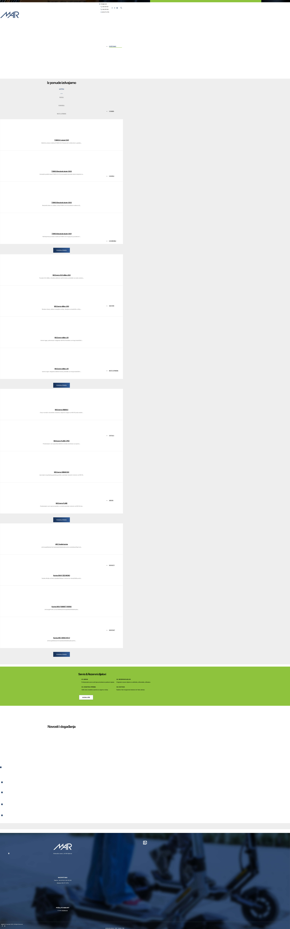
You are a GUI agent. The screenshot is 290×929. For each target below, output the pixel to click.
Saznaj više (86, 697)
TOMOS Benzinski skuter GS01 (62, 234)
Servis (111, 500)
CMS (116, 928)
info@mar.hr (104, 4)
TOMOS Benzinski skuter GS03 (61, 171)
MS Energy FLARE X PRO (61, 441)
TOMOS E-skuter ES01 (61, 140)
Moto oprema (113, 370)
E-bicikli (111, 176)
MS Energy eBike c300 (61, 306)
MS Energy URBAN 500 (61, 472)
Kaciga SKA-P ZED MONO (61, 575)
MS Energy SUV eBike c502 (62, 275)
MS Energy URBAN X (61, 410)
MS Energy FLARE (61, 503)
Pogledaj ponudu (61, 250)
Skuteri (111, 306)
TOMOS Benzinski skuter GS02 (61, 202)
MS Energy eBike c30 (61, 338)
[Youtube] (117, 8)
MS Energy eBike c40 (62, 369)
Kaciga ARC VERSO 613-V (61, 638)
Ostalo (111, 435)
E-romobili (112, 241)
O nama (111, 111)
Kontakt (112, 630)
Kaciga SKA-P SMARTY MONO (62, 607)
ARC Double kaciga (61, 544)
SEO (123, 928)
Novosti (111, 565)
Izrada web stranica (109, 928)
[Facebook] (112, 8)
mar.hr (2, 924)
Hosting (119, 928)
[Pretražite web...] (121, 8)
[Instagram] (115, 8)
